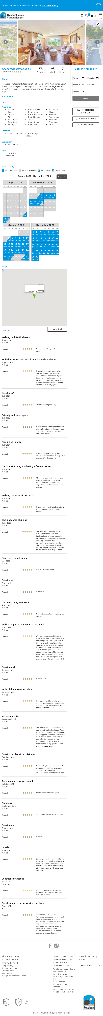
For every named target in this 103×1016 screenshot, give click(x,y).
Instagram (56, 945)
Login (35, 1013)
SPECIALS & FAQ (50, 5)
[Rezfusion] (26, 1002)
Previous (5, 42)
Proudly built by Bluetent (51, 1013)
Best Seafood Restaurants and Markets (60, 984)
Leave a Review (57, 329)
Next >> (61, 177)
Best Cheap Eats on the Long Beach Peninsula (63, 990)
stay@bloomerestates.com (14, 975)
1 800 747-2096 (8, 973)
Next (97, 42)
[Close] (41, 288)
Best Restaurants (61, 974)
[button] (34, 296)
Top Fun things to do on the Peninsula (64, 970)
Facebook (49, 945)
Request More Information (87, 111)
